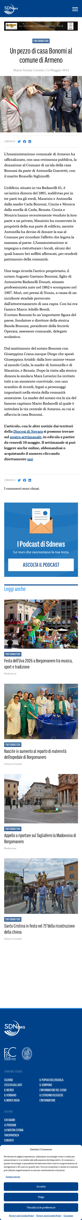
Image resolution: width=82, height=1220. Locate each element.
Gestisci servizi (13, 1176)
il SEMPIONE (45, 1085)
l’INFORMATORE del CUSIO (52, 1090)
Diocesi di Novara (28, 431)
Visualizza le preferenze (41, 1207)
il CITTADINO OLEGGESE (51, 1095)
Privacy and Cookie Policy (21, 1215)
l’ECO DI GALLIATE (13, 1085)
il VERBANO (10, 1095)
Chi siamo (68, 1215)
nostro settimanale (25, 437)
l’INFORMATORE (47, 1100)
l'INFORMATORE (41, 41)
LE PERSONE (10, 1125)
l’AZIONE (8, 1080)
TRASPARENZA (11, 1135)
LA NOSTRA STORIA (13, 1130)
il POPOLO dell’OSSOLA (51, 1080)
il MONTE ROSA (12, 1100)
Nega (41, 1197)
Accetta (41, 1186)
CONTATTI (9, 1140)
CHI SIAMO (9, 1120)
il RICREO (9, 1090)
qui (30, 459)
